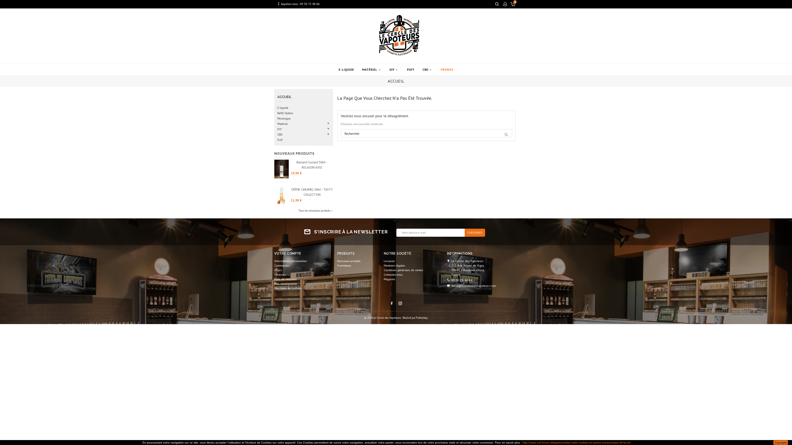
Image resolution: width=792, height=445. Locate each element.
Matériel (371, 69)
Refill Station (285, 113)
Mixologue (284, 118)
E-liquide (346, 69)
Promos (447, 69)
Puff (411, 69)
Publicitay (422, 318)
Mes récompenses (285, 284)
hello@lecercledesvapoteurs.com (473, 286)
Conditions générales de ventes (403, 270)
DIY (394, 69)
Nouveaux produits (349, 261)
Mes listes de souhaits (288, 288)
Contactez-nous (393, 274)
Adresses (280, 274)
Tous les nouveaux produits (315, 210)
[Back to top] (779, 415)
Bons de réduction (285, 279)
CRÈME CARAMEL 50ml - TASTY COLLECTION (312, 192)
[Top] (779, 309)
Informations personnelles (290, 261)
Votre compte (287, 253)
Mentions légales (394, 265)
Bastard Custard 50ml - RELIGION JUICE (312, 164)
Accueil (284, 97)
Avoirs (278, 270)
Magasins (389, 279)
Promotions (344, 265)
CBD (427, 69)
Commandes (282, 265)
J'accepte (780, 442)
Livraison (389, 261)
